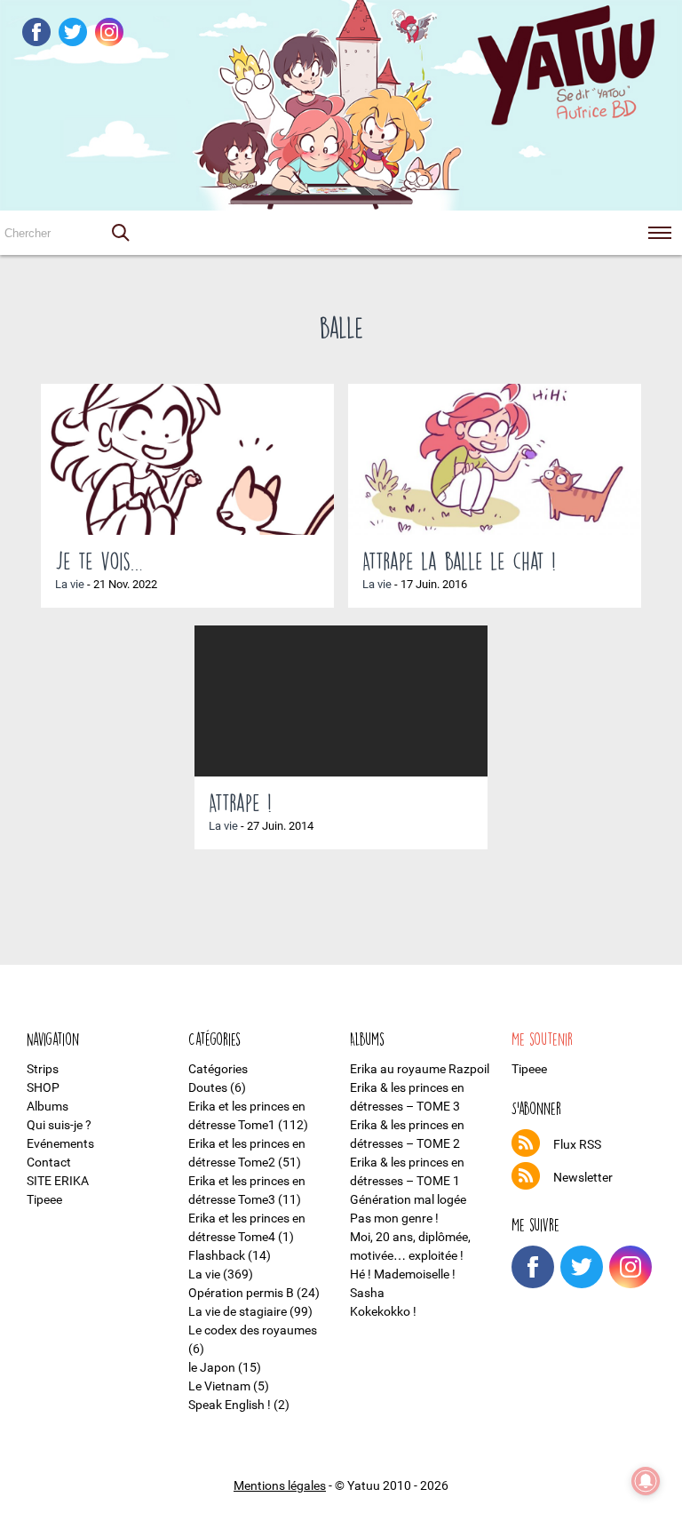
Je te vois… (99, 560)
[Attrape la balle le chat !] (494, 459)
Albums (47, 1106)
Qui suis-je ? (59, 1125)
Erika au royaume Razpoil (419, 1069)
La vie (69, 584)
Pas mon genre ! (394, 1218)
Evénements (60, 1143)
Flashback (216, 1255)
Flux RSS (577, 1144)
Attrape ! (240, 802)
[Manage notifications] (645, 1481)
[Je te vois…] (187, 459)
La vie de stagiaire (237, 1311)
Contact (49, 1162)
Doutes (207, 1087)
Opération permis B (241, 1293)
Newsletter (583, 1177)
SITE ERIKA (58, 1181)
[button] (120, 233)
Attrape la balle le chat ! (459, 560)
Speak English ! (229, 1405)
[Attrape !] (341, 700)
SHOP (43, 1087)
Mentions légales (280, 1485)
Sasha (367, 1293)
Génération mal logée (408, 1199)
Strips (43, 1069)
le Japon (211, 1367)
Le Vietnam (219, 1386)
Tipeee (44, 1199)
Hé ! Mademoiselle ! (403, 1274)
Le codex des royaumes (252, 1330)
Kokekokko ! (383, 1311)
